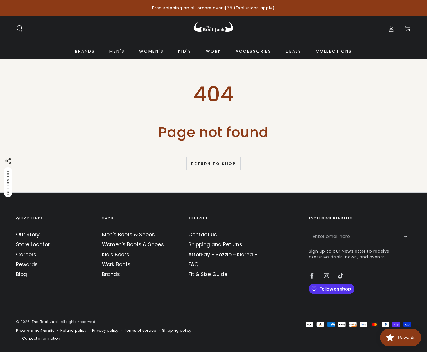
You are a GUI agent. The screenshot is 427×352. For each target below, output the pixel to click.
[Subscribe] (407, 236)
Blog (21, 274)
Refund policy (73, 330)
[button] (19, 28)
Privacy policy (105, 330)
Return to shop (213, 163)
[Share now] (8, 161)
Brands (111, 274)
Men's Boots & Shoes (128, 234)
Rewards (27, 264)
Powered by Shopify (35, 330)
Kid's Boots (115, 254)
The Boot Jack (45, 321)
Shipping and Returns (215, 244)
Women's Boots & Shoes (133, 244)
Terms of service (140, 330)
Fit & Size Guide (207, 274)
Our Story (28, 234)
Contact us (202, 234)
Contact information (41, 338)
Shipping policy (176, 330)
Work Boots (116, 264)
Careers (26, 254)
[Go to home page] (213, 28)
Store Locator (33, 244)
